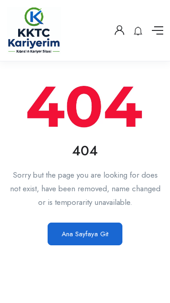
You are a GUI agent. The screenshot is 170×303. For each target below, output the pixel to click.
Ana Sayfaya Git (85, 234)
